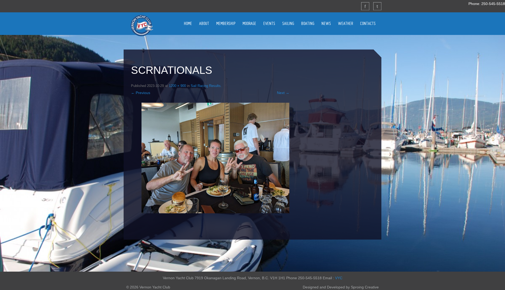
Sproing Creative (365, 287)
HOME (188, 23)
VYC (338, 278)
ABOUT (204, 23)
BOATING (307, 23)
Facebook (365, 6)
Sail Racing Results (206, 86)
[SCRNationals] (215, 158)
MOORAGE (249, 23)
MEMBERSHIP (225, 23)
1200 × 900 (177, 86)
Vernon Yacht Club (142, 25)
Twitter (377, 6)
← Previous (140, 93)
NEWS (326, 23)
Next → (283, 93)
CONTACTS (368, 23)
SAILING (288, 23)
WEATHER (345, 23)
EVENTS (269, 23)
